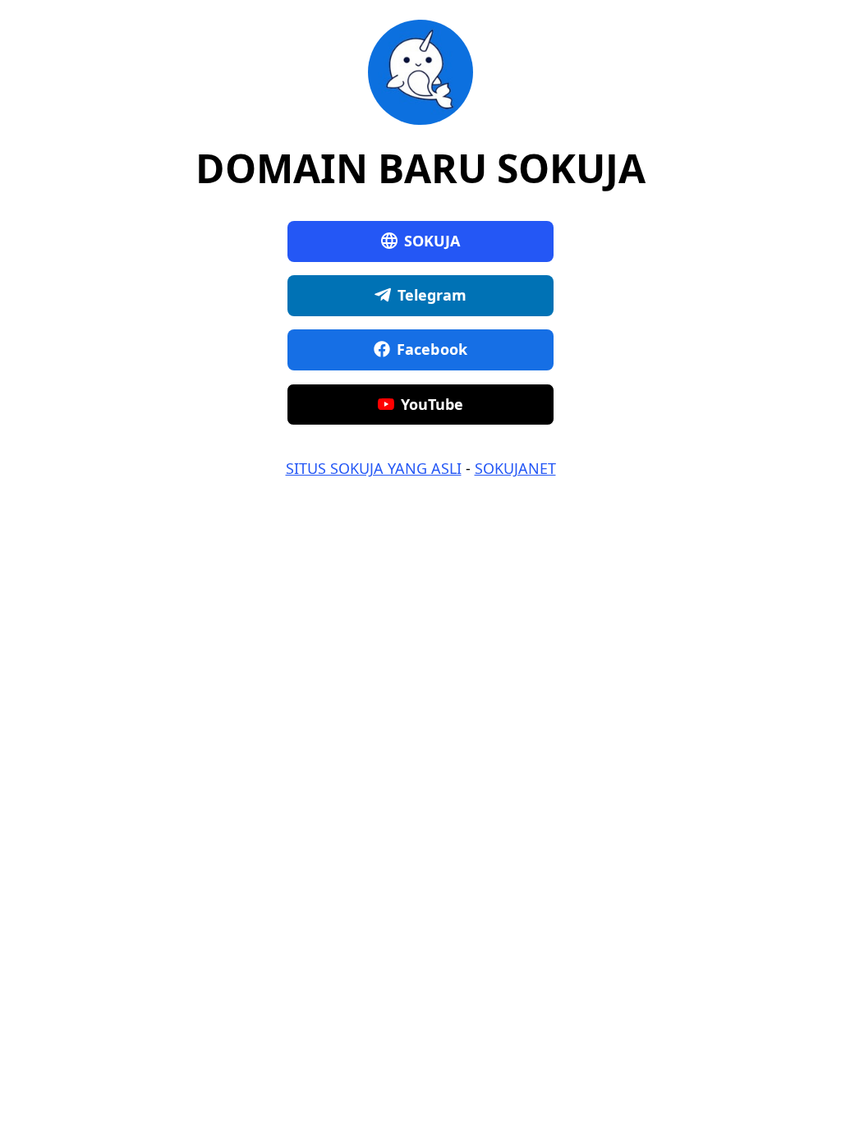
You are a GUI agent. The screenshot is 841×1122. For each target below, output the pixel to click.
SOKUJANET (515, 468)
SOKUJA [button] (432, 241)
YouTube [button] (432, 404)
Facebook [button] (432, 349)
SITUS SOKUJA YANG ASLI (374, 468)
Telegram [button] (432, 295)
